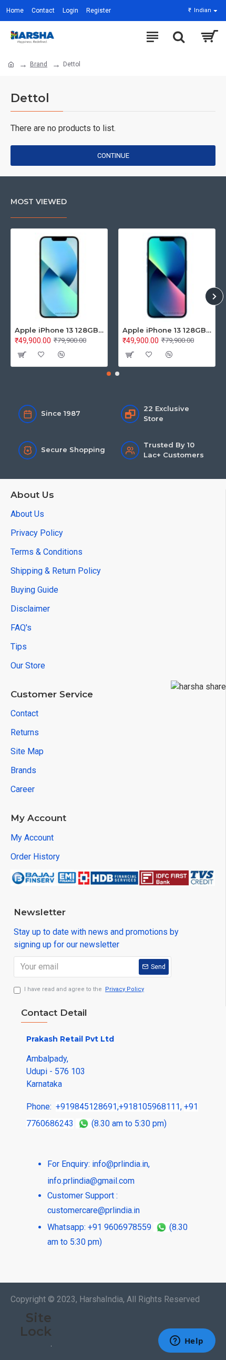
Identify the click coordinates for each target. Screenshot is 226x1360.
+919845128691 (86, 1107)
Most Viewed (39, 201)
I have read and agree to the (84, 989)
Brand (38, 64)
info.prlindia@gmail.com (91, 1181)
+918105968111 (149, 1107)
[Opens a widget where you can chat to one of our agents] (186, 1341)
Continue (113, 155)
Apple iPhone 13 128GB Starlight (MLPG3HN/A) (59, 330)
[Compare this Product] (61, 355)
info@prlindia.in (120, 1164)
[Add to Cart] (21, 355)
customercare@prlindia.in (93, 1210)
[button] (12, 296)
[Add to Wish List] (41, 355)
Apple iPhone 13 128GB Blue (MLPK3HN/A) (166, 330)
